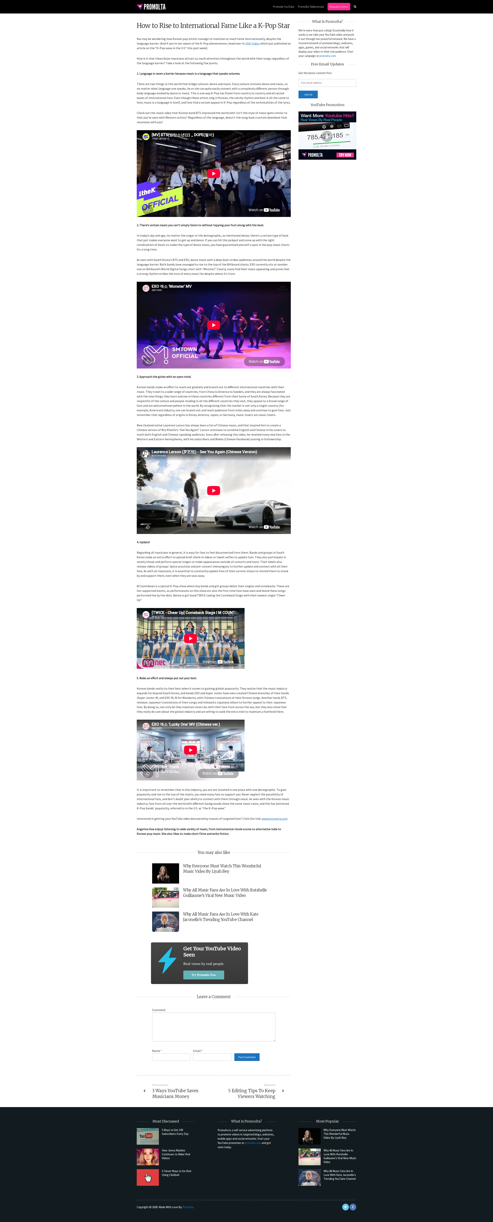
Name (157, 1051)
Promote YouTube (283, 6)
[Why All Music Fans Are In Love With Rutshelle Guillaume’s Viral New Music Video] (309, 1157)
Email (198, 1051)
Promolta (187, 1207)
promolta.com (327, 56)
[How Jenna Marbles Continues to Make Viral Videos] (148, 1157)
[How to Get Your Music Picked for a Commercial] (167, 960)
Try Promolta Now (203, 975)
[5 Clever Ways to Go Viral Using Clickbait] (148, 1177)
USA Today (252, 43)
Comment (159, 1010)
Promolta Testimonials (311, 6)
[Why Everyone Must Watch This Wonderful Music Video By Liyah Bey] (309, 1136)
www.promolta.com (275, 819)
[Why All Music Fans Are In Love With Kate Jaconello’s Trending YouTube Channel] (309, 1177)
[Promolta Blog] (151, 6)
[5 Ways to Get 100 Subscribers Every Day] (148, 1136)
